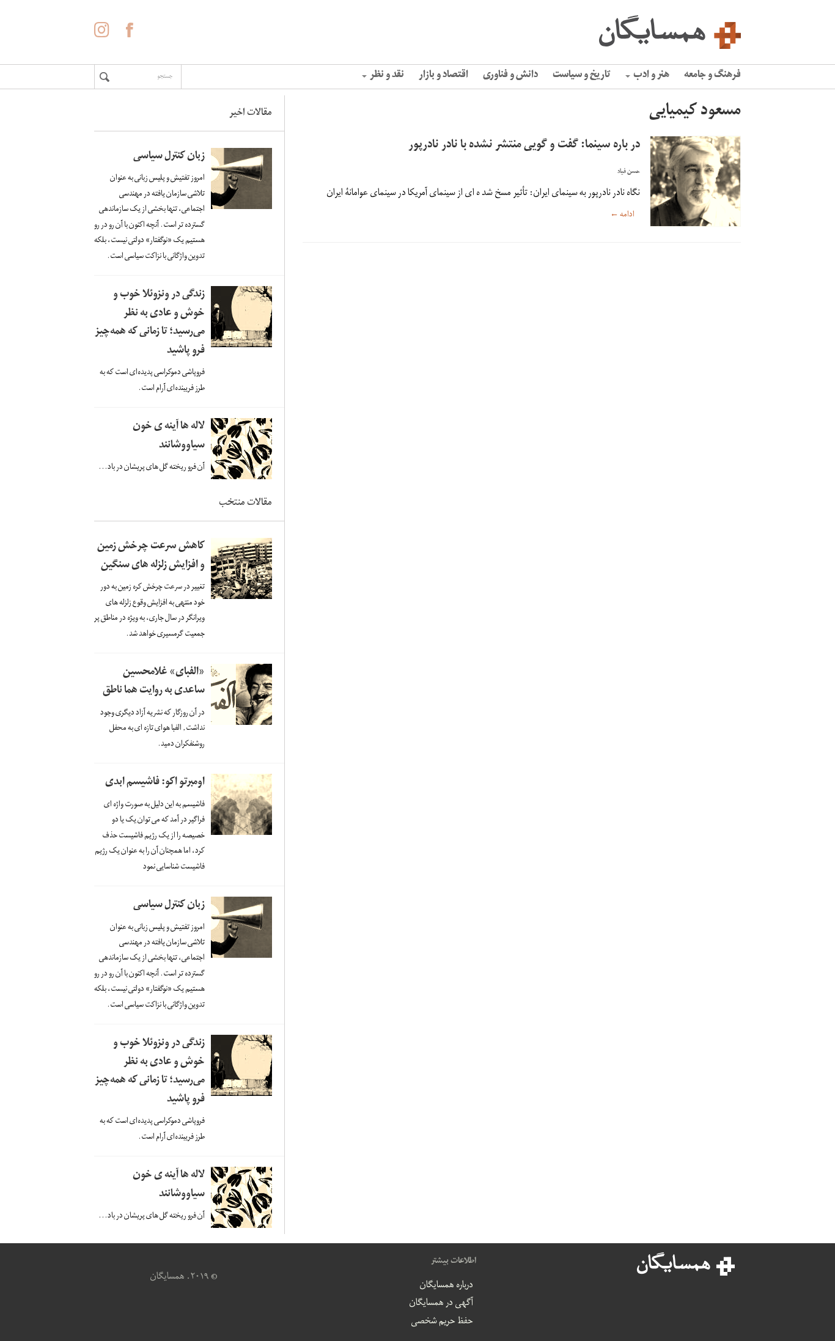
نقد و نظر (387, 76)
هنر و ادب (651, 76)
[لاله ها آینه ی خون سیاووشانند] (241, 448)
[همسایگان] (417, 30)
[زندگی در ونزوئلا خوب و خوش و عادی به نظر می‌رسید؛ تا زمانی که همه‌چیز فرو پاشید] (241, 316)
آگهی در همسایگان (441, 1303)
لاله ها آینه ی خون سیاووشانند (169, 436)
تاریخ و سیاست (582, 76)
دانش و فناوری (510, 76)
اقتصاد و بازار (443, 76)
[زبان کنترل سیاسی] (241, 178)
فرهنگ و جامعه (712, 76)
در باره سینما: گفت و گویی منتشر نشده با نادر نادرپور (524, 146)
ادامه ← (622, 215)
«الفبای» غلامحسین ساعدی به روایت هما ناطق (154, 682)
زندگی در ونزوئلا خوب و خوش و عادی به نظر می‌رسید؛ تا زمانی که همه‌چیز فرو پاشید (150, 323)
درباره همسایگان (446, 1286)
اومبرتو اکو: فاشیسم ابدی (155, 783)
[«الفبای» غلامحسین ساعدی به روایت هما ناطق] (241, 694)
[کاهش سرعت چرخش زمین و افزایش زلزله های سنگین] (241, 568)
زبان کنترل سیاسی (169, 157)
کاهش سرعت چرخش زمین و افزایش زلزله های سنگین (151, 556)
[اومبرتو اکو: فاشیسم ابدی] (241, 804)
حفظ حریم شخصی (442, 1322)
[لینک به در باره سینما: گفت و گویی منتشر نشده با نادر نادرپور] (695, 181)
